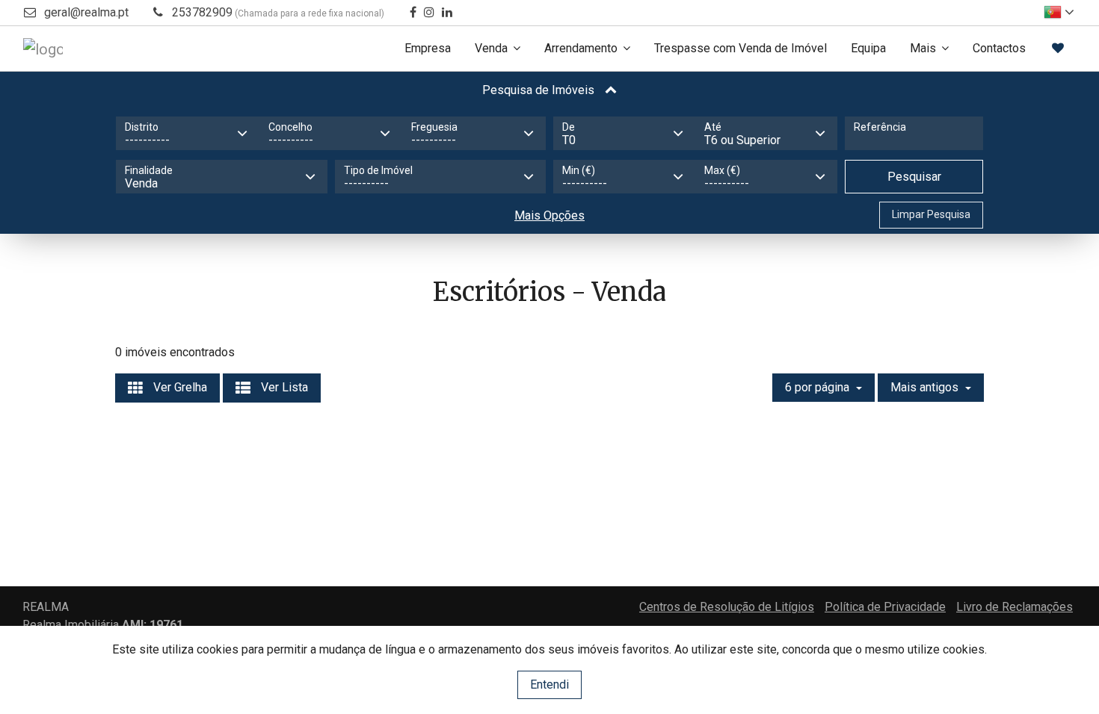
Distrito (141, 127)
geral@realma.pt (86, 12)
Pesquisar (914, 177)
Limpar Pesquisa (931, 214)
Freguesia (434, 127)
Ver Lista (283, 387)
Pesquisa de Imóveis (539, 90)
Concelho (290, 127)
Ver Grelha (178, 387)
